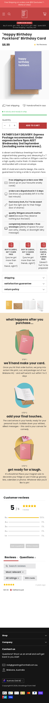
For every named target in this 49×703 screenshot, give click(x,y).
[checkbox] (30, 578)
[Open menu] (3, 14)
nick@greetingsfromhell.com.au (22, 665)
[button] (24, 517)
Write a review (32, 546)
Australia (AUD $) (14, 681)
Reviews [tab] (11, 557)
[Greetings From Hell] (24, 14)
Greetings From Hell (27, 685)
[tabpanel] (24, 587)
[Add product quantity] (14, 126)
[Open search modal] (9, 14)
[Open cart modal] (44, 14)
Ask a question (17, 546)
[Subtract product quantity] (4, 126)
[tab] (28, 557)
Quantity (6, 120)
